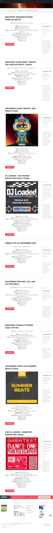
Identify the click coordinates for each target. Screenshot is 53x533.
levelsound (45, 34)
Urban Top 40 (46, 262)
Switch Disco (45, 311)
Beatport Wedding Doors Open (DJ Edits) (19, 18)
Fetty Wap (47, 466)
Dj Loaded (45, 204)
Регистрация (29, 510)
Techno (48, 119)
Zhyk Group (48, 207)
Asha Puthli (45, 96)
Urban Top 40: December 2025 (20, 243)
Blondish (45, 356)
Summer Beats (46, 391)
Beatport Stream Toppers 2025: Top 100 (19, 326)
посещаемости (28, 10)
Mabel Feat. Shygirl (47, 313)
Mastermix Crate (46, 389)
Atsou (47, 89)
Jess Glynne (45, 48)
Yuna (47, 354)
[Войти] (51, 1)
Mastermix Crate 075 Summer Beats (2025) (20, 367)
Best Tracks (48, 85)
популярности (21, 10)
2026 (44, 85)
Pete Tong (45, 401)
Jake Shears (45, 92)
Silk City (49, 47)
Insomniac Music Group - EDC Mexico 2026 (20, 110)
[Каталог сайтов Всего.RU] (6, 508)
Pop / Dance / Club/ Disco (46, 29)
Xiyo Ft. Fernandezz (47, 218)
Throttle (47, 43)
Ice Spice (45, 208)
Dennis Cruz (45, 138)
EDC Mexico (48, 133)
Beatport (45, 348)
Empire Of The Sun (47, 355)
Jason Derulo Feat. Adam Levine (47, 211)
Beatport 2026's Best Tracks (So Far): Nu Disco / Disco (20, 63)
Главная (28, 505)
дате (16, 10)
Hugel (50, 354)
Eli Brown (47, 142)
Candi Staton (48, 44)
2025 (44, 351)
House (44, 28)
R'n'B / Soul (46, 189)
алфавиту (35, 10)
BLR (43, 141)
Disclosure (47, 310)
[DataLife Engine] (26, 5)
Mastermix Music (46, 392)
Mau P (46, 134)
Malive (46, 358)
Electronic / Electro (47, 188)
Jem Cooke (48, 216)
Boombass (48, 93)
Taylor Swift (45, 307)
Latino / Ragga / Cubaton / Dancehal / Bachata (47, 195)
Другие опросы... (33, 497)
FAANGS (45, 145)
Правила (28, 508)
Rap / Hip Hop (46, 251)
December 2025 (46, 264)
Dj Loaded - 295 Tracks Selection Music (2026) (17, 177)
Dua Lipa (45, 47)
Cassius (44, 93)
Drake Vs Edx (45, 467)
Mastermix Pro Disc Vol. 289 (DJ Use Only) (20, 283)
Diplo (48, 97)
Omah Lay (47, 400)
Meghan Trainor (46, 314)
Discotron (48, 100)
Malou (44, 354)
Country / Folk (46, 292)
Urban (44, 266)
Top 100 (48, 350)
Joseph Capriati (46, 137)
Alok (50, 311)
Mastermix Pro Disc (47, 306)
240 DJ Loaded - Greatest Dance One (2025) (18, 433)
